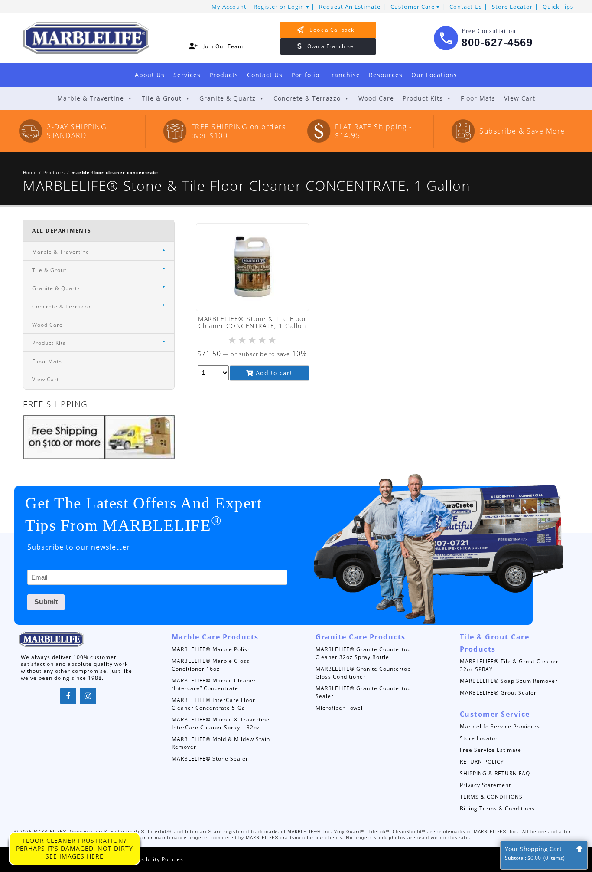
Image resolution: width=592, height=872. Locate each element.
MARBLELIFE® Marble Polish (211, 649)
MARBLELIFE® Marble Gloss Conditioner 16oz (211, 664)
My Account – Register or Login (257, 6)
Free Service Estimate (490, 750)
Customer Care (412, 6)
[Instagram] (88, 696)
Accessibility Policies (154, 859)
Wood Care (376, 98)
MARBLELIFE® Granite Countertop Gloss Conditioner (363, 672)
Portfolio (305, 75)
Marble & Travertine (90, 98)
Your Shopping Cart (535, 853)
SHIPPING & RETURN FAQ (495, 773)
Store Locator (512, 6)
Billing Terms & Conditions (497, 808)
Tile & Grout (162, 98)
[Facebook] (68, 696)
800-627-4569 (497, 42)
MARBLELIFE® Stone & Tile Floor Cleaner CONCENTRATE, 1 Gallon (252, 322)
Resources (386, 75)
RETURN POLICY (482, 761)
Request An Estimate (350, 6)
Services (187, 75)
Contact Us (465, 6)
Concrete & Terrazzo (307, 98)
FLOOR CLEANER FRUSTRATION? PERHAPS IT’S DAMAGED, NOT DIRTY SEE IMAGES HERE (74, 848)
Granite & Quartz (227, 98)
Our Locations (434, 75)
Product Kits (423, 98)
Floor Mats (478, 98)
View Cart (519, 98)
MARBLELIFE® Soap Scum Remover (509, 681)
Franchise (344, 75)
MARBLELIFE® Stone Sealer (210, 758)
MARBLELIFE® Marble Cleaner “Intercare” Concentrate (214, 684)
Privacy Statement (485, 785)
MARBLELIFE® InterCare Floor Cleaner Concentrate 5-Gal (213, 703)
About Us (150, 75)
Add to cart (273, 373)
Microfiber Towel (339, 707)
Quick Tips (558, 6)
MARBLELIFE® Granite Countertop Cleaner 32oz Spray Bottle (363, 653)
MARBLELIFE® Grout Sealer (498, 692)
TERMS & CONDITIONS (491, 796)
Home (30, 172)
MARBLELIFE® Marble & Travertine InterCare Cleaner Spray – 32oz (221, 723)
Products (223, 75)
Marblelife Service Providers (500, 726)
